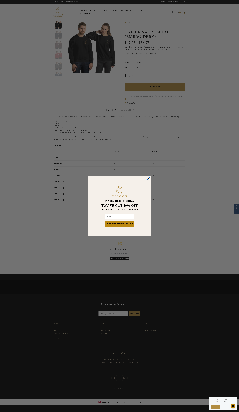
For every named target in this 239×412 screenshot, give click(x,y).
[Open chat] (233, 406)
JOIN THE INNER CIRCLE (119, 223)
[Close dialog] (148, 178)
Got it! (215, 407)
